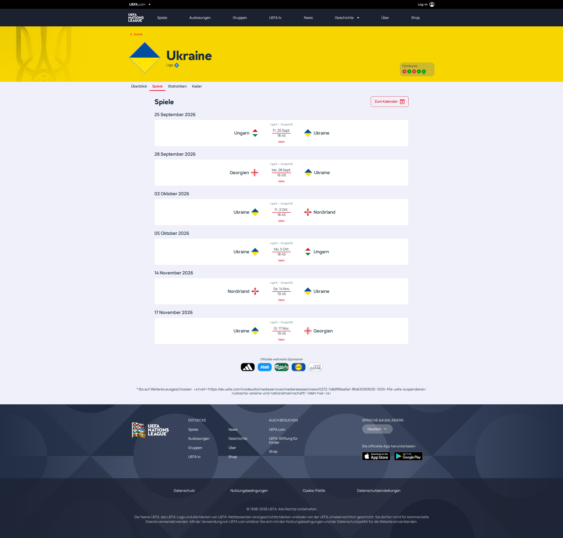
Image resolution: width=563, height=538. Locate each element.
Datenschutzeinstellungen (378, 490)
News (232, 429)
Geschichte (237, 438)
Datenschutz (184, 490)
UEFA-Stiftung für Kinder (283, 440)
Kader (197, 86)
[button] (347, 17)
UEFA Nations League (136, 17)
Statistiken (177, 86)
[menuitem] (167, 17)
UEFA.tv (194, 456)
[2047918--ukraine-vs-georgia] (281, 330)
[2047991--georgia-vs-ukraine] (281, 172)
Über (232, 447)
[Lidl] (298, 367)
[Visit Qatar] (315, 367)
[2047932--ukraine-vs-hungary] (281, 251)
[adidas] (248, 367)
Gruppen (195, 447)
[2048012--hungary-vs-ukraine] (281, 133)
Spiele (157, 86)
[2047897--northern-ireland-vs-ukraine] (281, 291)
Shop (232, 456)
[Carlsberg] (281, 367)
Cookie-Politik (314, 490)
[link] (162, 17)
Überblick (139, 86)
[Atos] (265, 367)
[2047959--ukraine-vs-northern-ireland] (281, 212)
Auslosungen (199, 438)
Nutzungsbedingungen (249, 490)
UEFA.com (277, 429)
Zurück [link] (138, 34)
